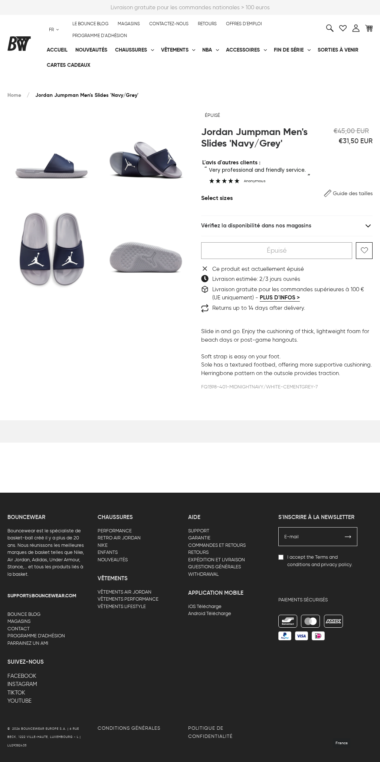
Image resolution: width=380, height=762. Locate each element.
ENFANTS (108, 552)
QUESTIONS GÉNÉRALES (214, 566)
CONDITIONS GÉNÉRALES (129, 728)
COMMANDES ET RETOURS (217, 545)
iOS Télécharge (205, 606)
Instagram (22, 684)
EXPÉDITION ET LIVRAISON (216, 559)
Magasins (129, 23)
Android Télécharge (209, 613)
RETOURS (198, 552)
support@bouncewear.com (41, 596)
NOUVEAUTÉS (113, 559)
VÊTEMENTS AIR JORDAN (124, 592)
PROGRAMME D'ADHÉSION (36, 635)
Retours (207, 23)
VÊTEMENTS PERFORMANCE (128, 599)
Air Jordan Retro (92, 82)
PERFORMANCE (115, 530)
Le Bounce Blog (90, 23)
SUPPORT (198, 530)
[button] (348, 193)
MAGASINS (18, 621)
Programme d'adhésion (99, 35)
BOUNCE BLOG (23, 614)
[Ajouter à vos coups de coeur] (364, 250)
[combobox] (54, 30)
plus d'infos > (280, 297)
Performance (25, 82)
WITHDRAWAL (203, 574)
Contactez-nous (169, 23)
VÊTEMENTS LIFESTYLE (122, 606)
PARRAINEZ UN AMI (27, 643)
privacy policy (336, 564)
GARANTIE (199, 538)
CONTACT (18, 628)
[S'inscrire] (348, 536)
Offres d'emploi (244, 23)
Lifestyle (141, 82)
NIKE (103, 545)
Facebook (21, 676)
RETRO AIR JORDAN (119, 538)
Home (14, 95)
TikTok (16, 692)
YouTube (19, 700)
